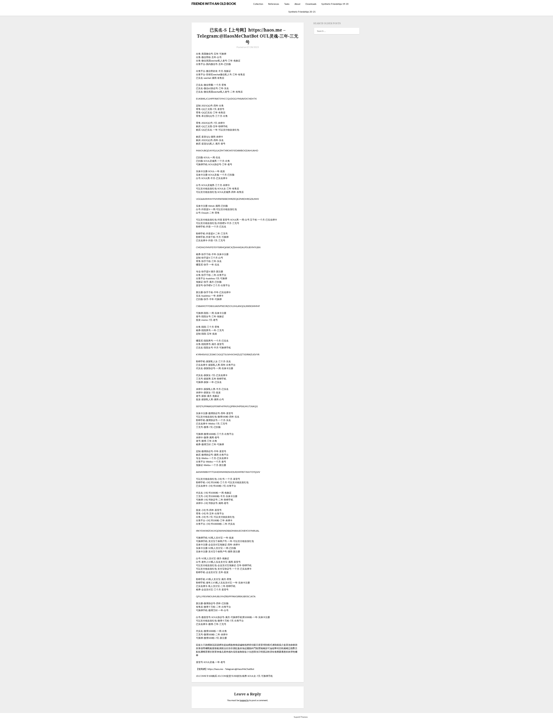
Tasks (286, 4)
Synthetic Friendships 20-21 (302, 11)
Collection (258, 4)
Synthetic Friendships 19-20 (335, 4)
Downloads (310, 4)
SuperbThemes (301, 717)
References (273, 4)
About (297, 4)
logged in (244, 700)
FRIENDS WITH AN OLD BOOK (214, 4)
